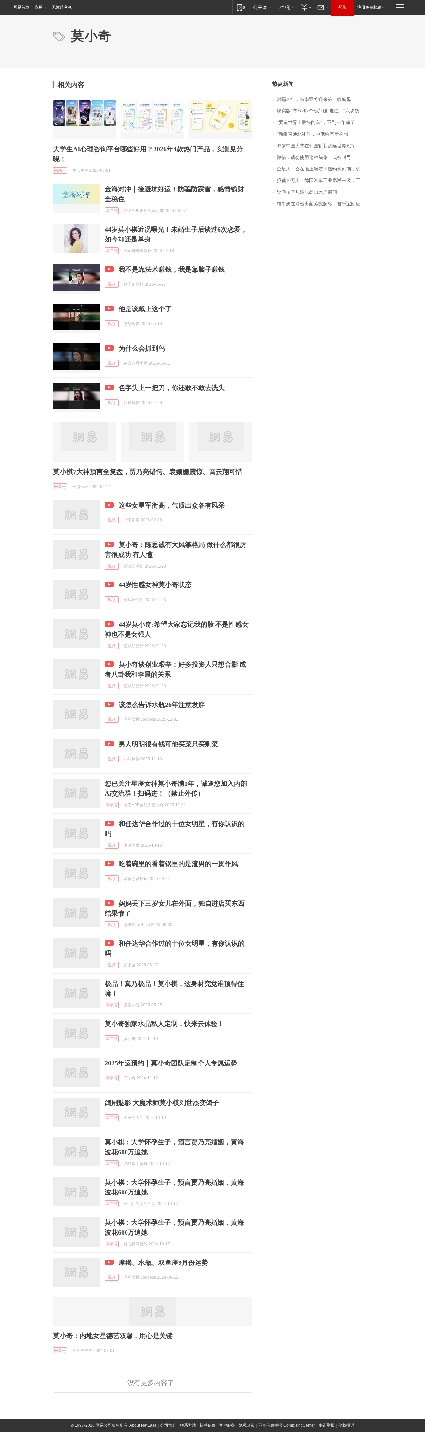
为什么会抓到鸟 (142, 348)
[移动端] (241, 7)
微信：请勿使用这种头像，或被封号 (314, 157)
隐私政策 (247, 1425)
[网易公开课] (262, 7)
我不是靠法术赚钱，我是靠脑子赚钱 (172, 269)
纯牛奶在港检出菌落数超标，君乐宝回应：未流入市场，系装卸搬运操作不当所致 (324, 203)
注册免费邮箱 (369, 7)
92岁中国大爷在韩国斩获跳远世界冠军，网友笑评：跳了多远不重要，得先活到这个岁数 (324, 145)
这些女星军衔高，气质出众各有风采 (172, 505)
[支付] (305, 7)
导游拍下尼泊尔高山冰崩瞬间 (307, 192)
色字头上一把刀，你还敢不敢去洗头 (172, 387)
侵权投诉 (346, 1425)
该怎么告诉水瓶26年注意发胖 (162, 704)
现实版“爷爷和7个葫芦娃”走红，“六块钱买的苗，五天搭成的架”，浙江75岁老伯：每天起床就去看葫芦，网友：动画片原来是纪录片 (324, 110)
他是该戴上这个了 (145, 308)
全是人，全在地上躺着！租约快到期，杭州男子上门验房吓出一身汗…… (324, 169)
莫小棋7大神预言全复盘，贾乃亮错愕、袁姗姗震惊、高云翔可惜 (147, 471)
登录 (342, 7)
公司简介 (168, 1425)
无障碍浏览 (62, 7)
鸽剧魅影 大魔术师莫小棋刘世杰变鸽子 (162, 1102)
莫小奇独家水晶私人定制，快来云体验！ (164, 1023)
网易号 (60, 170)
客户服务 (227, 1425)
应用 (38, 7)
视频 (112, 284)
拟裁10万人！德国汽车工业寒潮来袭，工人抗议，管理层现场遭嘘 (324, 180)
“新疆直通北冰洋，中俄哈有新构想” (313, 134)
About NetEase (143, 1425)
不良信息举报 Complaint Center (286, 1425)
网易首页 (21, 7)
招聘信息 (207, 1425)
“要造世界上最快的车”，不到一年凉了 (316, 122)
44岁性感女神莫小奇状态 (155, 584)
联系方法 (188, 1425)
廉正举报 (327, 1425)
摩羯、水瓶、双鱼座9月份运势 (163, 1262)
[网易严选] (285, 7)
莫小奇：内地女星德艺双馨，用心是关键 (113, 1335)
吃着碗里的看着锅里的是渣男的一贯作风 (178, 863)
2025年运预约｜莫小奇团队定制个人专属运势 (171, 1063)
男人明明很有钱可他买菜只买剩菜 (168, 744)
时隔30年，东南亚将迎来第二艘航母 (314, 99)
